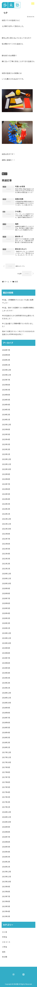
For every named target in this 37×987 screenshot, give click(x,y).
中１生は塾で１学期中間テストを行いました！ (17, 325)
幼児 (5, 174)
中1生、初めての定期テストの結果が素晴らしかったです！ (18, 309)
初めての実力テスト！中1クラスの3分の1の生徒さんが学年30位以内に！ (18, 332)
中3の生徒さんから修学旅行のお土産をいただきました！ (18, 317)
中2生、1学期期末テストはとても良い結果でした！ (17, 301)
